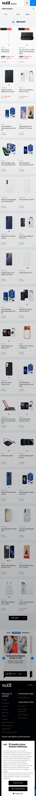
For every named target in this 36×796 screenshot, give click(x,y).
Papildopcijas (19, 793)
